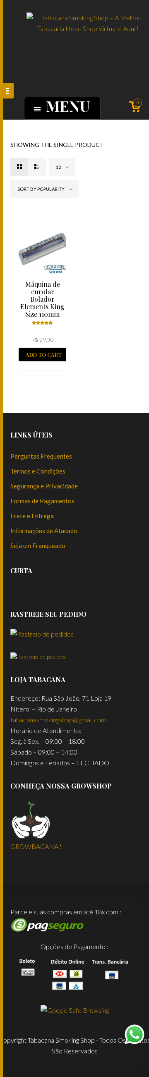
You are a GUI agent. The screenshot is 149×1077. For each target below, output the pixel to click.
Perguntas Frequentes (41, 456)
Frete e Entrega (32, 515)
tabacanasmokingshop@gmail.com (58, 720)
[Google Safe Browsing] (75, 1009)
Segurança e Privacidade (44, 486)
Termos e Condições (37, 471)
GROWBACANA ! (36, 846)
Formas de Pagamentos (42, 501)
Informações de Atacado (43, 530)
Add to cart (44, 354)
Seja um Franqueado (37, 545)
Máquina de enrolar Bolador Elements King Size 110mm (42, 299)
